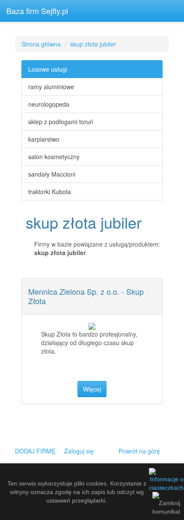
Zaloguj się (79, 451)
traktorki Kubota (49, 191)
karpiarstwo (43, 139)
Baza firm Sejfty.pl (37, 10)
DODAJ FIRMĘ (35, 451)
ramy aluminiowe (51, 86)
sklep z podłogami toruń (60, 121)
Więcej (92, 389)
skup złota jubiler (93, 44)
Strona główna (41, 44)
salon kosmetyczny (54, 156)
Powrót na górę (139, 451)
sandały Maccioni (51, 174)
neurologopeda (48, 104)
